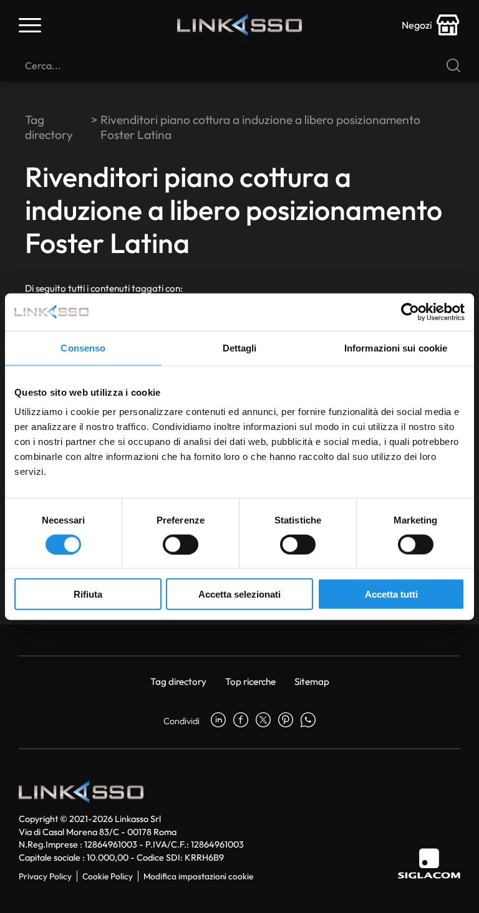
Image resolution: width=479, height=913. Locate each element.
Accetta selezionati (239, 594)
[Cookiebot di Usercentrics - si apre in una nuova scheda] (410, 311)
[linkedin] (218, 721)
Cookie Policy (107, 876)
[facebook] (240, 721)
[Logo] (239, 25)
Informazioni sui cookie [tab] (395, 347)
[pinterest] (285, 721)
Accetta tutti (391, 594)
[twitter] (263, 721)
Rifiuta (88, 594)
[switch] (180, 544)
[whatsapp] (308, 721)
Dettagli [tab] (240, 347)
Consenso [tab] (82, 347)
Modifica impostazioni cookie (198, 876)
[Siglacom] (429, 863)
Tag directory (49, 127)
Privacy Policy (45, 876)
